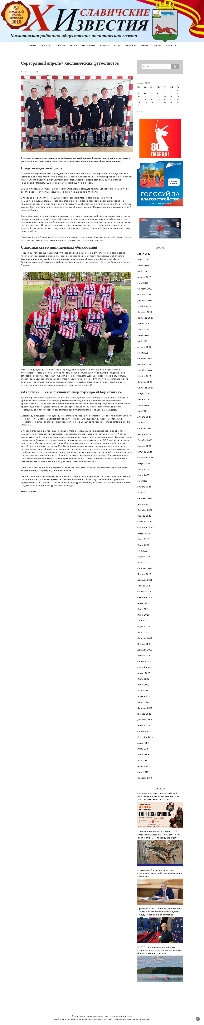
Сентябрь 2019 (145, 737)
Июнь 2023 (143, 475)
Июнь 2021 (143, 615)
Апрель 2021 (144, 626)
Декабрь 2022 (144, 510)
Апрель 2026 (144, 277)
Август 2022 (143, 533)
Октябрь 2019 (144, 731)
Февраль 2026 (144, 289)
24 (138, 102)
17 (138, 99)
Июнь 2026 (143, 265)
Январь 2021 (144, 644)
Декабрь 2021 (144, 580)
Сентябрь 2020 (145, 667)
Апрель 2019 (144, 766)
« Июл (140, 111)
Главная (32, 45)
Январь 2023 (144, 504)
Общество (46, 45)
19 (151, 99)
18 (145, 99)
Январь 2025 (144, 364)
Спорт (117, 45)
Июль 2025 (143, 329)
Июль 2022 (143, 539)
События (60, 45)
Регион (73, 45)
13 (158, 96)
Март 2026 (142, 283)
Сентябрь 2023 (145, 457)
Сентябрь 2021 (145, 597)
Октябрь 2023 (144, 452)
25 (145, 102)
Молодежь (131, 45)
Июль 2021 (142, 609)
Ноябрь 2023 (144, 446)
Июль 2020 (143, 679)
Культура (104, 45)
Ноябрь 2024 (144, 376)
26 (151, 102)
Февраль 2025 (144, 358)
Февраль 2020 (144, 708)
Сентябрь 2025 (145, 318)
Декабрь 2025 (144, 300)
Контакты (171, 45)
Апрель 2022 (144, 556)
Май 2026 (142, 271)
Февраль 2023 (144, 498)
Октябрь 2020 (144, 661)
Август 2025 (143, 323)
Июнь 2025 (143, 335)
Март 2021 (142, 632)
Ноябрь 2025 (144, 306)
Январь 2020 (144, 714)
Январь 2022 (144, 574)
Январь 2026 (144, 294)
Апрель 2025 (144, 347)
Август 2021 (143, 603)
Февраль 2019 (144, 778)
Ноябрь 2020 (144, 655)
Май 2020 (142, 690)
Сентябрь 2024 (145, 388)
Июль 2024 (143, 399)
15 (171, 96)
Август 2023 (143, 463)
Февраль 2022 (144, 568)
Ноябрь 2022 (144, 516)
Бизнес (145, 45)
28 (165, 102)
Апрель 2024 (144, 417)
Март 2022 (142, 562)
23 (178, 99)
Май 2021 (142, 620)
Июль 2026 (143, 259)
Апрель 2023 (144, 487)
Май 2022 (142, 551)
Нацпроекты (88, 45)
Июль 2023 (143, 469)
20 (158, 99)
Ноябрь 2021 (144, 586)
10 (138, 96)
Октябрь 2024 (144, 382)
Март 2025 (142, 353)
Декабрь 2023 (144, 440)
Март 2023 (142, 492)
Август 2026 (143, 254)
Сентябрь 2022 (145, 527)
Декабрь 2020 (144, 650)
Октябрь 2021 (144, 591)
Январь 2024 (144, 434)
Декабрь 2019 (144, 719)
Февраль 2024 (144, 428)
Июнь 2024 (143, 405)
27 (158, 102)
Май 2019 (142, 760)
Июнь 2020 (143, 685)
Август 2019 (143, 743)
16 (178, 96)
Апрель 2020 (144, 696)
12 (151, 96)
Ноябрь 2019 (144, 725)
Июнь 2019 (143, 754)
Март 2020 (143, 702)
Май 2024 (142, 411)
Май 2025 (142, 341)
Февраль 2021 (144, 638)
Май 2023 (142, 481)
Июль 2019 (142, 749)
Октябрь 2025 (144, 312)
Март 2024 (142, 422)
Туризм (158, 45)
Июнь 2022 (143, 545)
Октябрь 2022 (144, 521)
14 (165, 96)
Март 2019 (142, 772)
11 (145, 96)
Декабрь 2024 (144, 370)
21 (165, 99)
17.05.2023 (27, 72)
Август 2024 (143, 393)
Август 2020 (143, 673)
